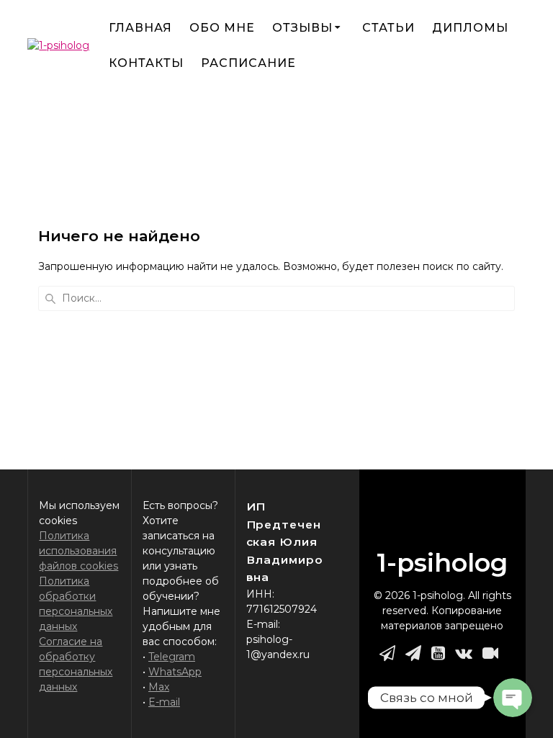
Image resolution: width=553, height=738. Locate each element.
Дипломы (470, 28)
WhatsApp (175, 671)
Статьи (388, 28)
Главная (140, 28)
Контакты (146, 63)
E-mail (164, 702)
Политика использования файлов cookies (78, 550)
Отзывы (302, 28)
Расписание (248, 63)
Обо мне (222, 28)
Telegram (171, 656)
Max (158, 686)
